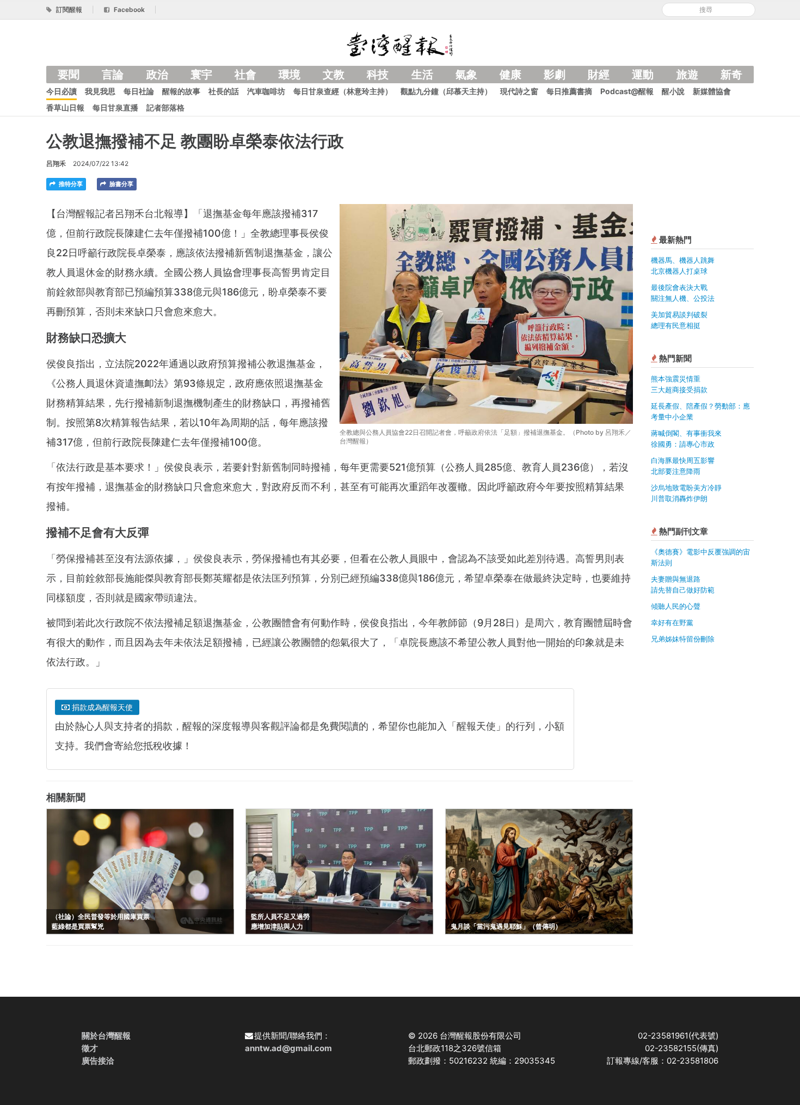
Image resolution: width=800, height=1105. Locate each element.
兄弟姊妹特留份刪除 (683, 638)
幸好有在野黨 (672, 622)
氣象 (466, 74)
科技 (378, 74)
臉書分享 (120, 184)
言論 (113, 74)
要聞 (68, 74)
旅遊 (687, 74)
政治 (157, 74)
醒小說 (673, 91)
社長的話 (223, 91)
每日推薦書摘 (569, 91)
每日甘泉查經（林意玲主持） (342, 91)
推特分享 (70, 184)
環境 (289, 74)
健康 (510, 74)
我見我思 (100, 91)
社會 (245, 74)
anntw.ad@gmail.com (288, 1048)
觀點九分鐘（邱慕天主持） (446, 91)
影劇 (554, 74)
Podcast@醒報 (627, 91)
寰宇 (201, 74)
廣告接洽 (98, 1060)
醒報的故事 (181, 91)
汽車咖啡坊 (266, 91)
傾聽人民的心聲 (675, 606)
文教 (333, 74)
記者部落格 (165, 107)
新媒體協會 (712, 91)
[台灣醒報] (400, 43)
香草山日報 (65, 107)
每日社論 (139, 91)
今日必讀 (61, 91)
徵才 (90, 1048)
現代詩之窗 (519, 91)
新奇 (731, 74)
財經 (599, 74)
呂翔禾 (56, 163)
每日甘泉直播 (115, 107)
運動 (643, 74)
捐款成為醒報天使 (101, 707)
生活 (422, 74)
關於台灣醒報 (106, 1035)
